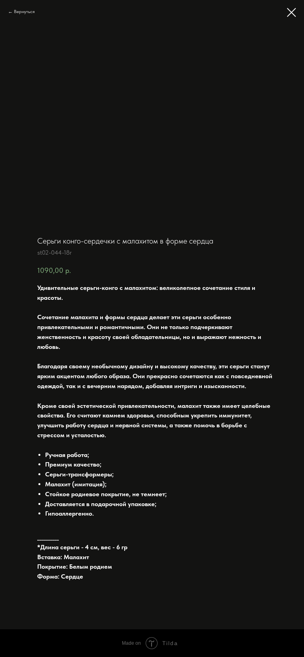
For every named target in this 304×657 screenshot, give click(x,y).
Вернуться (24, 11)
